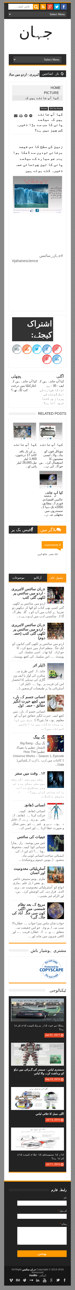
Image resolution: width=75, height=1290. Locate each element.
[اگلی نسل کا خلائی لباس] (37, 1091)
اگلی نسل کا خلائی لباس (50, 1113)
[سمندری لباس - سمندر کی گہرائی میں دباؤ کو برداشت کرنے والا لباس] (37, 1047)
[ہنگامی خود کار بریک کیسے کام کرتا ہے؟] (37, 1002)
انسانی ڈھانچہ (34, 805)
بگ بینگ (39, 737)
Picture (51, 93)
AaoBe (33, 1275)
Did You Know (56, 109)
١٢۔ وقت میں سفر (30, 773)
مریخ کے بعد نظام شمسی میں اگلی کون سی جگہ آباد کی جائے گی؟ (28, 910)
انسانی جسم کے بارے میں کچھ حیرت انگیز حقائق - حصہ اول (29, 701)
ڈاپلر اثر (39, 665)
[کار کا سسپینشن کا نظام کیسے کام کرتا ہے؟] (37, 1132)
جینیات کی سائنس (31, 837)
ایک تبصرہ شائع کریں (48, 554)
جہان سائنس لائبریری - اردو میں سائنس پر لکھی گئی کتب (28, 593)
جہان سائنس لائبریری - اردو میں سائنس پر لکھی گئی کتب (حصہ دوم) (28, 631)
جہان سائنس (28, 1269)
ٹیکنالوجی (58, 990)
